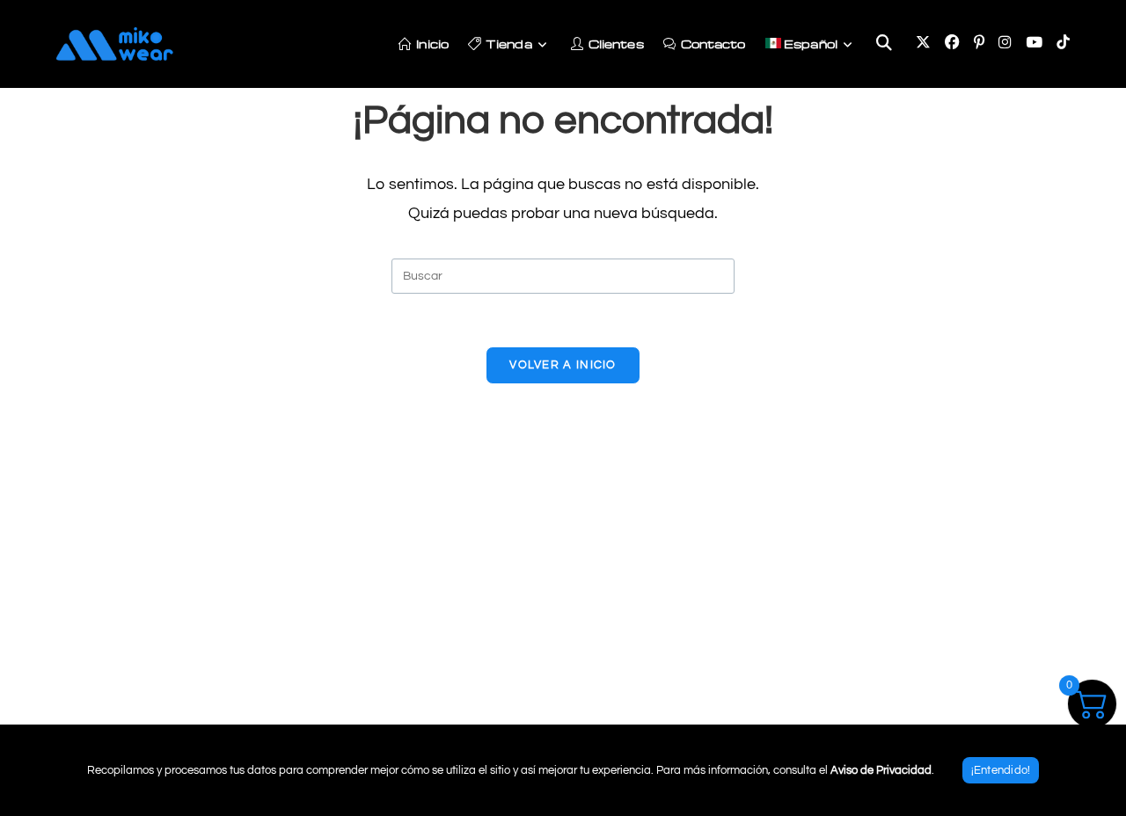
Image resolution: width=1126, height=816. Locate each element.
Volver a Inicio (563, 365)
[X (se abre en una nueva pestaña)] (923, 43)
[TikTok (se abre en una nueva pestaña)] (1063, 43)
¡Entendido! (1001, 770)
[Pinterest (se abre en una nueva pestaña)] (979, 43)
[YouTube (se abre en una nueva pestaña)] (1034, 43)
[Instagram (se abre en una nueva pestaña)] (1005, 43)
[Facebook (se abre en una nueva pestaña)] (952, 43)
